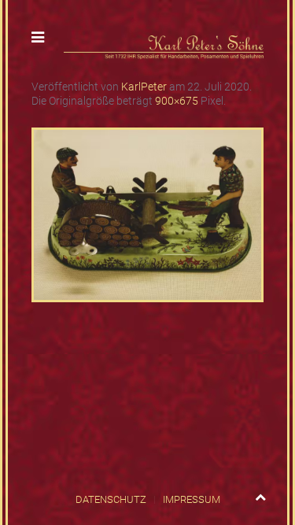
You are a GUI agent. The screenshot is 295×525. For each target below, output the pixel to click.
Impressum (191, 499)
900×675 (176, 100)
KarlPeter (144, 86)
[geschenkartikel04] (147, 214)
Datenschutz (111, 499)
